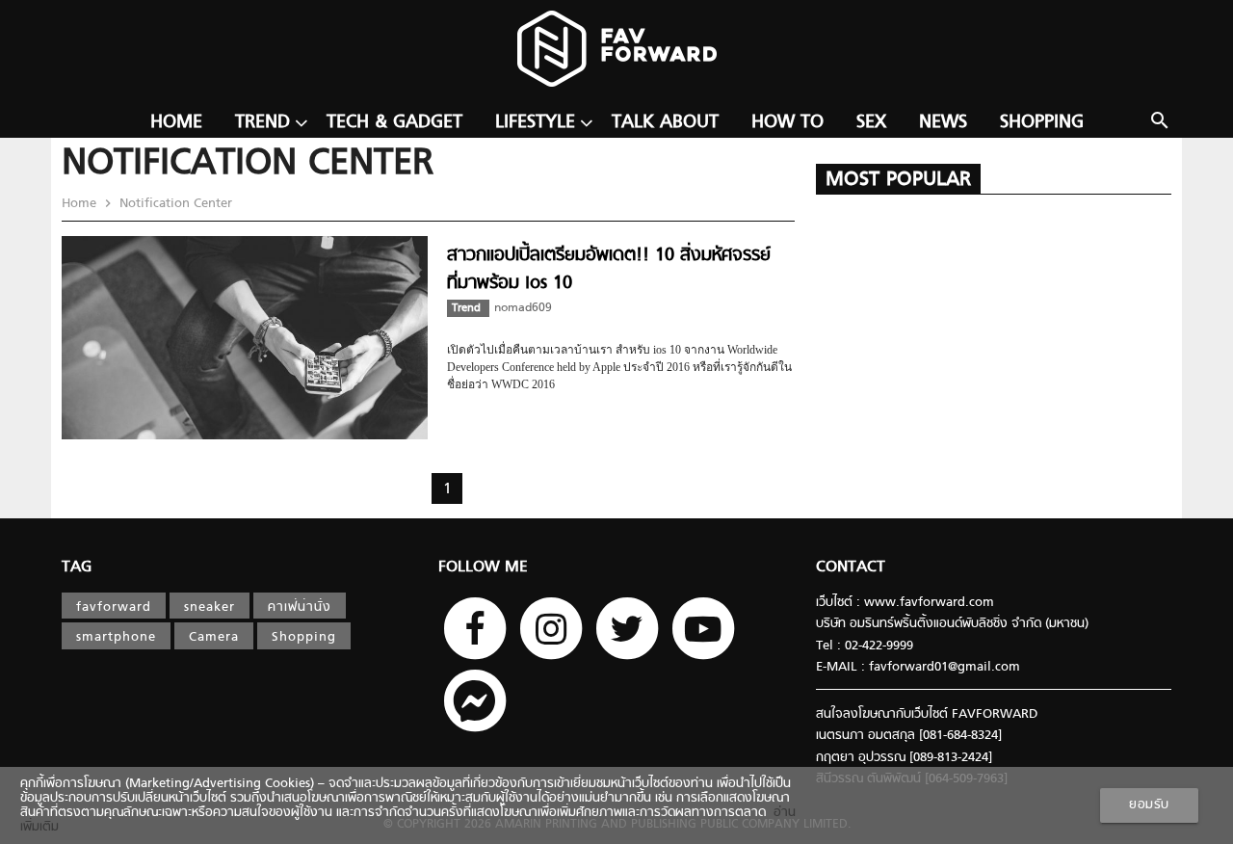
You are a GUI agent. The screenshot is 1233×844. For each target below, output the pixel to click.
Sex (871, 123)
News (943, 123)
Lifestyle (535, 123)
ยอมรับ (1149, 805)
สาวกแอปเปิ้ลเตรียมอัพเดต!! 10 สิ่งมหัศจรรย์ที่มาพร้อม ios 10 (609, 269)
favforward (113, 607)
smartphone (116, 637)
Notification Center (174, 204)
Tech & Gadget (394, 123)
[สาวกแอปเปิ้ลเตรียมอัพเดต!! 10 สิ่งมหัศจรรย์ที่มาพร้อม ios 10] (245, 436)
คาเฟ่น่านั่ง (299, 607)
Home (176, 123)
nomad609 (523, 308)
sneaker (209, 607)
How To (787, 123)
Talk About (665, 123)
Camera (214, 637)
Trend (262, 123)
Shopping (1042, 123)
